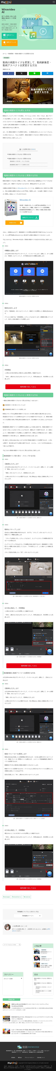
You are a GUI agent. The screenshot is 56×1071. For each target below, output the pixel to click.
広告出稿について (41, 1057)
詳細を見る (12, 223)
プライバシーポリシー (29, 1057)
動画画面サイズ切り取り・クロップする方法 (19, 161)
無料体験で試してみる (28, 387)
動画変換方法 (17, 897)
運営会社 (20, 1057)
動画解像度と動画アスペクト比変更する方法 (19, 164)
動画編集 (6, 58)
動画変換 (10, 53)
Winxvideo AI (22, 188)
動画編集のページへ (28, 915)
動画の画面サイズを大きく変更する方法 (20, 154)
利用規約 (13, 1057)
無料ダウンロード (8, 36)
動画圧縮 (27, 897)
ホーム (4, 53)
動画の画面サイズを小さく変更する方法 (20, 158)
